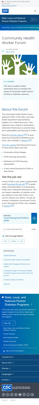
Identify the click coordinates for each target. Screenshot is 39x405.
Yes (5, 241)
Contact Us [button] (7, 357)
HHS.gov (5, 400)
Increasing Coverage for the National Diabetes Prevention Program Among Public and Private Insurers (18, 273)
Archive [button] (5, 379)
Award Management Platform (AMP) (15, 345)
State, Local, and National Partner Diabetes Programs (14, 20)
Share (34, 229)
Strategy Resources (10, 255)
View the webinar (9, 145)
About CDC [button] (7, 362)
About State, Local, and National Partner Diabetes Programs (16, 329)
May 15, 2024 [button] (10, 52)
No (22, 241)
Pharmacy (7, 284)
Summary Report (17, 135)
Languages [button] (7, 374)
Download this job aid (16, 184)
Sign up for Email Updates (15, 351)
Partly (14, 241)
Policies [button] (5, 368)
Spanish (25, 140)
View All (7, 323)
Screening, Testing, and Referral (13, 280)
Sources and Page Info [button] (14, 229)
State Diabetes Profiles (10, 338)
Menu (33, 19)
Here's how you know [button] (9, 5)
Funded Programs (9, 334)
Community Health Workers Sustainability (17, 260)
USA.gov (13, 400)
